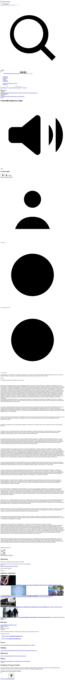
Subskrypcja (34, 650)
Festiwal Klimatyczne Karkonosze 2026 (9, 624)
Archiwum (3, 661)
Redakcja (20, 661)
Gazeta (6, 661)
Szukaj (2, 70)
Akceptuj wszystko (4, 671)
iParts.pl (2, 645)
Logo (23, 661)
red (4, 242)
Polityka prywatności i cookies (37, 668)
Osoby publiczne (15, 645)
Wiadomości (6, 645)
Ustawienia (19, 671)
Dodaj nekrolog (28, 650)
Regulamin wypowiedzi (13, 661)
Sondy (10, 645)
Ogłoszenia (3, 650)
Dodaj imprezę (19, 650)
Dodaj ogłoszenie (9, 650)
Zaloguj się (28, 563)
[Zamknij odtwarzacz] (12, 177)
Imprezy (14, 650)
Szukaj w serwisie (4, 5)
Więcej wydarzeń (5, 626)
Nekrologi (21, 645)
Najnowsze (3, 566)
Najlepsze (12, 566)
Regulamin (11, 655)
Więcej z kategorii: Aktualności (7, 555)
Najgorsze (16, 566)
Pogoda (33, 645)
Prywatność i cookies (17, 655)
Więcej (3, 97)
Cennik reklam (27, 661)
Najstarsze (7, 566)
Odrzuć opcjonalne (12, 671)
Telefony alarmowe (5, 655)
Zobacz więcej (4, 618)
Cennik (23, 650)
